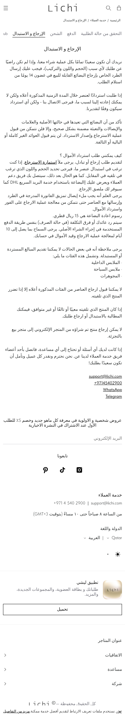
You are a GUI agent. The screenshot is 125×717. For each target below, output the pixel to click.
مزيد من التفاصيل (16, 711)
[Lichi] (62, 7)
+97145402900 (108, 383)
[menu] (7, 7)
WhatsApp (112, 389)
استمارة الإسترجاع (40, 162)
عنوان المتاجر (110, 640)
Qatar (117, 537)
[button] (120, 712)
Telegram (114, 396)
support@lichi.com (105, 376)
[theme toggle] (114, 554)
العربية (94, 537)
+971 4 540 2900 (69, 503)
